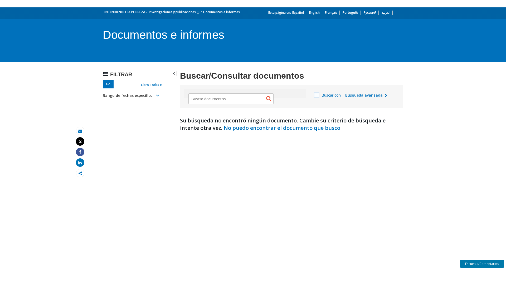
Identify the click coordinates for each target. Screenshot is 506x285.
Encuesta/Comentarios (482, 264)
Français (331, 12)
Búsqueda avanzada (364, 95)
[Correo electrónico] (80, 131)
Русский (370, 12)
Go (108, 84)
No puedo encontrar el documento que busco (282, 127)
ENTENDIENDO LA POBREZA (124, 12)
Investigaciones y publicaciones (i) (174, 12)
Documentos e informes (221, 12)
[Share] (80, 152)
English (314, 12)
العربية (386, 12)
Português (350, 12)
